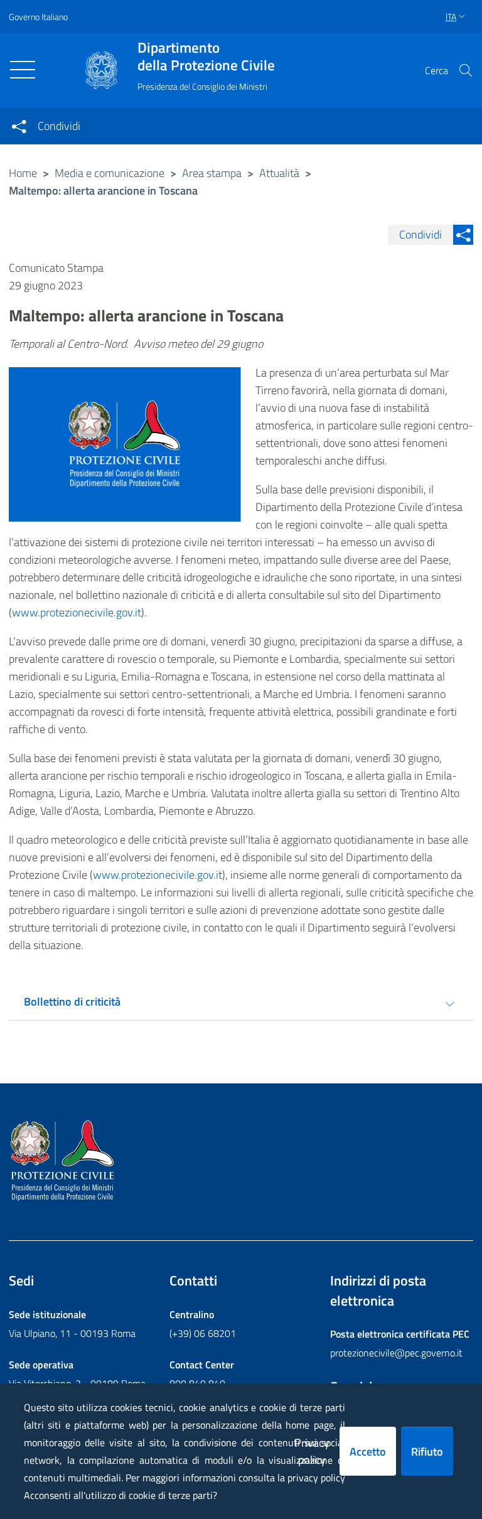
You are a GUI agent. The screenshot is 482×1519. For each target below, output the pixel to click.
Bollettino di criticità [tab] (72, 1001)
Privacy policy (311, 1451)
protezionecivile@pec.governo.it (396, 1352)
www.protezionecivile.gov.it (76, 612)
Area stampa (212, 172)
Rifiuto (427, 1451)
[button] (465, 70)
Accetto (368, 1451)
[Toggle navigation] (23, 70)
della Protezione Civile (206, 56)
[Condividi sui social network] (19, 126)
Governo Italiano (38, 16)
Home (23, 172)
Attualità (279, 172)
